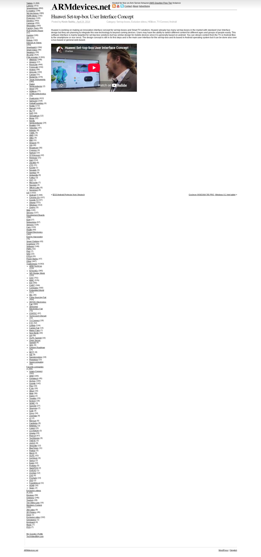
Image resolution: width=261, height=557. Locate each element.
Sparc (31, 488)
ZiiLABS (32, 163)
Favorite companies (35, 367)
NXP (31, 113)
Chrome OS (34, 197)
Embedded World (36, 290)
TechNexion (34, 438)
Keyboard (30, 522)
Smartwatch (31, 47)
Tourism (29, 500)
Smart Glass (31, 50)
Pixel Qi (32, 436)
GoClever (33, 458)
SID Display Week (37, 273)
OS (27, 193)
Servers (29, 212)
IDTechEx (33, 271)
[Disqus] (144, 141)
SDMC (32, 403)
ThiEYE (32, 441)
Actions (32, 69)
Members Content (34, 505)
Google (32, 383)
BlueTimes (33, 448)
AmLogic (33, 72)
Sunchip (32, 406)
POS (28, 527)
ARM (31, 376)
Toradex (32, 398)
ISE (30, 355)
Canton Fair (34, 328)
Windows (33, 205)
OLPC (32, 455)
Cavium (32, 74)
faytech (32, 401)
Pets (28, 251)
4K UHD (30, 55)
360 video (30, 510)
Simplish (233, 550)
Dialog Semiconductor (35, 85)
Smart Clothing (32, 241)
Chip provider (32, 57)
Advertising (144, 6)
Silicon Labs (34, 187)
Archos (32, 381)
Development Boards (35, 215)
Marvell (32, 108)
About (135, 6)
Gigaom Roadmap (37, 347)
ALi (30, 111)
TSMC (32, 133)
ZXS (31, 475)
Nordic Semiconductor (35, 122)
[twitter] (122, 7)
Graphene (30, 244)
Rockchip (33, 64)
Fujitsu (32, 177)
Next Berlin (34, 333)
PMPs (29, 249)
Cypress (33, 150)
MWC (31, 280)
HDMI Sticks (31, 16)
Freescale (33, 67)
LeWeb (32, 325)
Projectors (30, 18)
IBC (30, 295)
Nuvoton (33, 185)
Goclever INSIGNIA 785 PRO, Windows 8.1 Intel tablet (212, 195)
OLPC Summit (35, 338)
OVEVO (32, 470)
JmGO (32, 443)
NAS (28, 254)
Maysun (32, 421)
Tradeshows (31, 264)
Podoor (32, 450)
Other (28, 261)
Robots (29, 40)
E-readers (30, 11)
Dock (28, 515)
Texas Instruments (37, 79)
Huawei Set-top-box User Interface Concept (92, 16)
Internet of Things (34, 43)
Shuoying (33, 408)
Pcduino (32, 465)
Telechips (33, 128)
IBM (31, 140)
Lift (30, 335)
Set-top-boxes (123, 21)
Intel (31, 160)
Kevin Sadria (68, 21)
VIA (30, 145)
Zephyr (32, 207)
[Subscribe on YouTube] (118, 7)
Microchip (33, 182)
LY (30, 418)
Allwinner (33, 59)
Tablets (29, 3)
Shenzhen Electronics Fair (36, 308)
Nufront (32, 153)
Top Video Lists (33, 503)
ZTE (31, 165)
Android (173, 21)
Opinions (30, 498)
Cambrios (33, 423)
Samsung (33, 101)
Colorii (32, 428)
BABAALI (33, 426)
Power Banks (32, 259)
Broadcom (33, 148)
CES (31, 278)
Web (28, 210)
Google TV (34, 200)
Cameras (30, 23)
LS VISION (34, 431)
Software (30, 246)
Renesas (33, 158)
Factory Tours (32, 28)
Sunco (32, 460)
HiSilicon (152, 21)
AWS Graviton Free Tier (160, 3)
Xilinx (31, 138)
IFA (30, 283)
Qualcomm (34, 98)
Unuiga (32, 433)
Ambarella (33, 175)
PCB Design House (34, 31)
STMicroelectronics (37, 94)
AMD (31, 135)
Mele (31, 393)
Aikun (31, 391)
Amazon (32, 143)
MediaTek (33, 77)
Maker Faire (34, 330)
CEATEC (33, 313)
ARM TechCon (35, 266)
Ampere (32, 62)
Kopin (31, 463)
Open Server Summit (34, 341)
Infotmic (32, 130)
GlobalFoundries (36, 103)
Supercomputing (36, 362)
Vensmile (33, 445)
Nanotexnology (35, 357)
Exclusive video (33, 517)
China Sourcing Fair (37, 297)
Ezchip (32, 168)
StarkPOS (33, 468)
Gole (31, 411)
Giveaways (31, 520)
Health (29, 230)
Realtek (32, 125)
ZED (31, 480)
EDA (28, 220)
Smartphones (32, 8)
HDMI (31, 485)
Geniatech (33, 378)
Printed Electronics (34, 232)
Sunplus (32, 173)
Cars (28, 227)
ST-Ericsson (34, 155)
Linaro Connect (35, 371)
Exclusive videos (139, 21)
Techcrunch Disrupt (37, 316)
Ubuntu (32, 202)
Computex (33, 288)
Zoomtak (33, 416)
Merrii (31, 453)
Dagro (32, 396)
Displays (30, 21)
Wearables (31, 26)
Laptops (29, 6)
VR (27, 38)
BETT (31, 352)
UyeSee (32, 473)
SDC (31, 345)
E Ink (31, 388)
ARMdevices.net (81, 6)
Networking (31, 222)
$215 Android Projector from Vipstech (69, 195)
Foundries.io (34, 483)
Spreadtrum (34, 116)
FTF (31, 323)
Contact (128, 6)
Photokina (33, 359)
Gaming (29, 35)
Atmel (31, 89)
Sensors (30, 225)
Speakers (30, 52)
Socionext (33, 190)
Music (29, 525)
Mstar (31, 118)
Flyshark (33, 478)
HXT (31, 180)
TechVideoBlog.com (35, 536)
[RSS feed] (114, 7)
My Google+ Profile (34, 534)
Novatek (33, 170)
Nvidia (32, 106)
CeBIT (32, 285)
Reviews (30, 495)
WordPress (223, 550)
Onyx (31, 413)
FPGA (29, 256)
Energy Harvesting (34, 237)
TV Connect (162, 21)
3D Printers (31, 512)
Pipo (31, 386)
